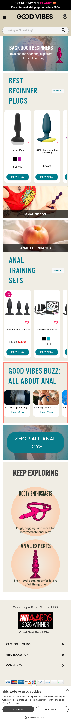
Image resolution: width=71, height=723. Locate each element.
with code (35, 3)
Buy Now (17, 177)
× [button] (67, 690)
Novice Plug (18, 149)
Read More (17, 412)
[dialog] (35, 704)
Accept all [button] (18, 709)
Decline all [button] (52, 709)
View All (57, 90)
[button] (4, 16)
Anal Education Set (47, 329)
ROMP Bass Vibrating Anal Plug (47, 151)
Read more (14, 703)
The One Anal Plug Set (18, 329)
